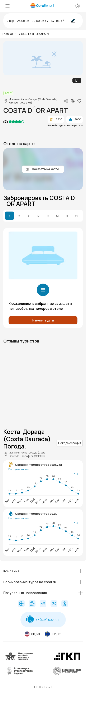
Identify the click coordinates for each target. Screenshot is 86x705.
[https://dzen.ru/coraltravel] (21, 604)
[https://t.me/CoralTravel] (43, 604)
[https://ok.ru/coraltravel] (64, 604)
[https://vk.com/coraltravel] (54, 604)
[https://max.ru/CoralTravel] (32, 604)
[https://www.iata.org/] (19, 659)
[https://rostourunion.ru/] (67, 674)
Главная (8, 34)
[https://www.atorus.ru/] (19, 674)
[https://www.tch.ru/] (67, 659)
